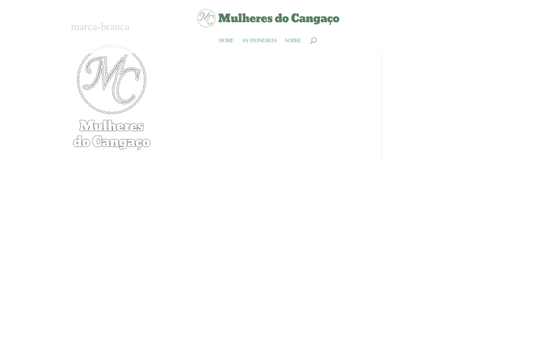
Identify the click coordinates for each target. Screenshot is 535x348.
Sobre (293, 40)
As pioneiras (259, 40)
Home (226, 40)
